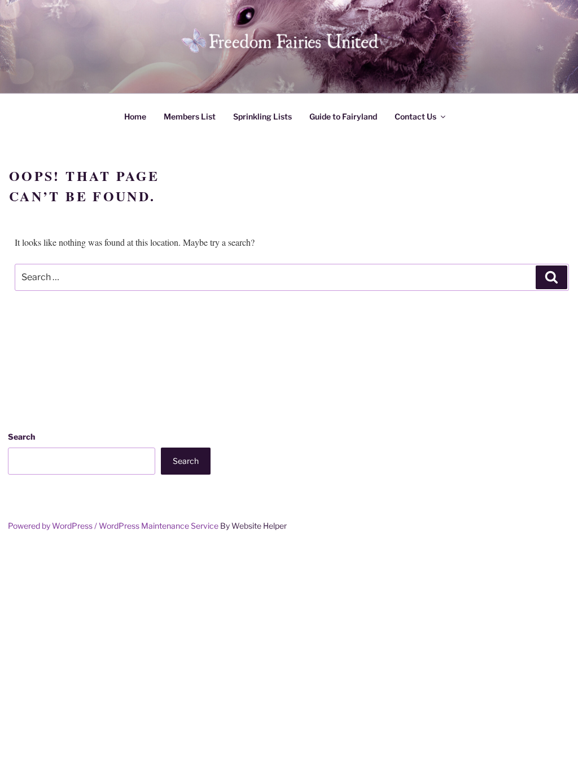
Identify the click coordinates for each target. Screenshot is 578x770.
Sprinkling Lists (262, 116)
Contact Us (415, 116)
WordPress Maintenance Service (158, 525)
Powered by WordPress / (53, 525)
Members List (190, 116)
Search (21, 436)
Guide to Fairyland (343, 116)
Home (135, 116)
